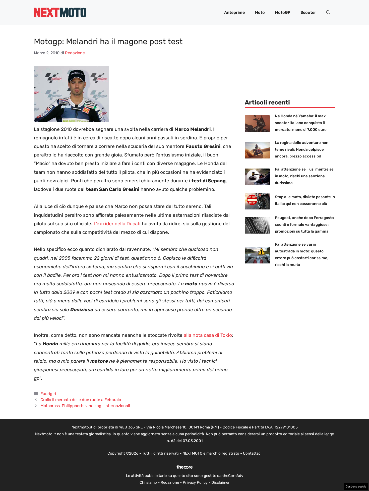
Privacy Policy (195, 482)
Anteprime (234, 12)
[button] (328, 12)
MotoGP (282, 12)
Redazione (170, 482)
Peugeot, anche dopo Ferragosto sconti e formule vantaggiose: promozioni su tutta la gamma (304, 224)
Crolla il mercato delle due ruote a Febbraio (80, 399)
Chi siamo (148, 482)
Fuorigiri (48, 393)
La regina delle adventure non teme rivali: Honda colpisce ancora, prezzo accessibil (301, 149)
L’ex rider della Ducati (117, 224)
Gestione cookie (356, 486)
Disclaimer (220, 482)
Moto (260, 12)
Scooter (308, 12)
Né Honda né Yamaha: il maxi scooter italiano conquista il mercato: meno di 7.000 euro (301, 123)
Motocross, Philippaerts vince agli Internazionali (85, 405)
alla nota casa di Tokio (208, 335)
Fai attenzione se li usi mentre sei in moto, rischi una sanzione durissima (305, 176)
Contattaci (252, 453)
